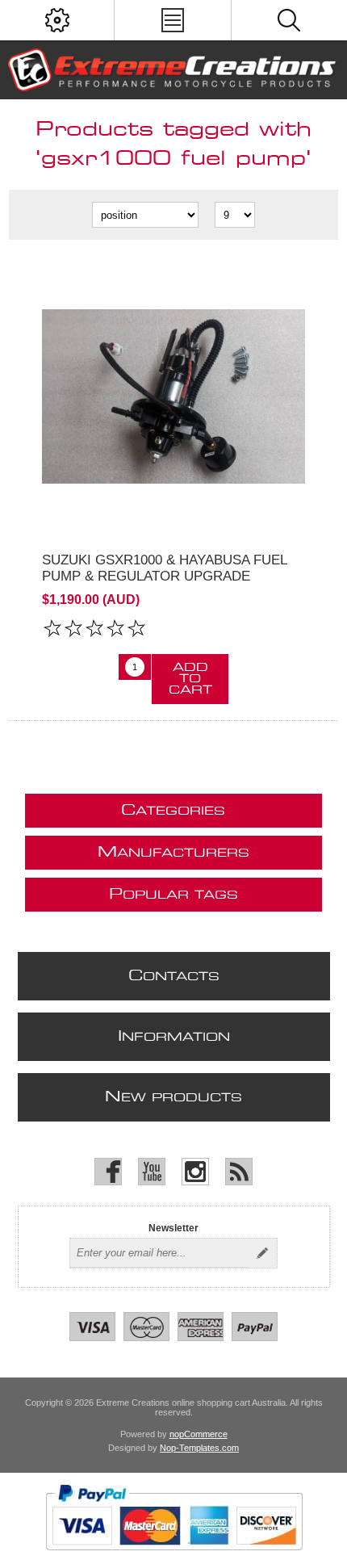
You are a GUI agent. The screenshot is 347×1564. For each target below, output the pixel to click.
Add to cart (190, 679)
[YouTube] (152, 1172)
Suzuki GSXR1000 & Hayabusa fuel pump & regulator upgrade (164, 568)
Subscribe (262, 1253)
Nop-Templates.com (199, 1448)
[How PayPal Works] (174, 1558)
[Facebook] (108, 1172)
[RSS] (239, 1172)
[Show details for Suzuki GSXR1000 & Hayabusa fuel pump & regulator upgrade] (174, 396)
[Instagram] (195, 1172)
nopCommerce (198, 1434)
